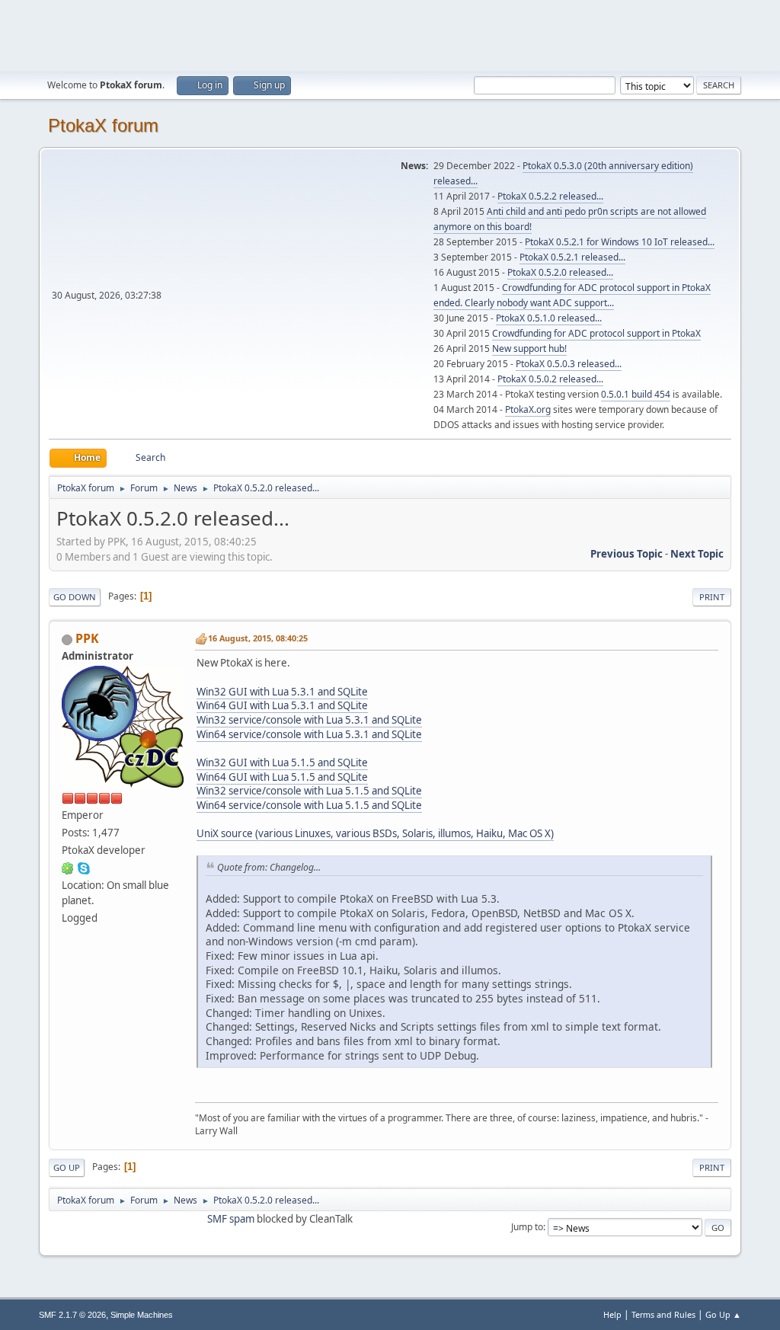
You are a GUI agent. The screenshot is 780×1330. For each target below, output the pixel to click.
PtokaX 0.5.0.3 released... (569, 363)
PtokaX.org (528, 409)
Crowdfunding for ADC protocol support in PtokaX (596, 333)
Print (711, 597)
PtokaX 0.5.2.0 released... (560, 272)
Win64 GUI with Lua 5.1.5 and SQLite (282, 777)
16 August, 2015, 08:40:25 (258, 638)
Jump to (527, 1226)
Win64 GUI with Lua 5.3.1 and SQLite (282, 705)
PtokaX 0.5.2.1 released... (572, 257)
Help (612, 1314)
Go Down (74, 597)
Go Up (66, 1167)
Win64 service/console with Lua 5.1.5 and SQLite (309, 805)
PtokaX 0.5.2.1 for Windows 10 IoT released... (619, 241)
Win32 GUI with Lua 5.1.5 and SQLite (282, 762)
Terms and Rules (663, 1314)
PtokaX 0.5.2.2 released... (550, 196)
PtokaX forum (103, 125)
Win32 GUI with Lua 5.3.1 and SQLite (282, 692)
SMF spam (230, 1219)
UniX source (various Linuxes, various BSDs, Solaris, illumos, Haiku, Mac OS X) (375, 833)
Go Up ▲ (723, 1314)
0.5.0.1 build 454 (635, 394)
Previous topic (626, 554)
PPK (87, 638)
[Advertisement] (390, 34)
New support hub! (529, 348)
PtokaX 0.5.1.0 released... (549, 318)
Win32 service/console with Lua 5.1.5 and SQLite (309, 791)
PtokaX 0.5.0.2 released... (550, 378)
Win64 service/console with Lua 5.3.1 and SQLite (309, 734)
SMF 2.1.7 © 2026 (72, 1314)
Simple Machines (141, 1314)
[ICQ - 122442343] (68, 867)
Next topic (697, 554)
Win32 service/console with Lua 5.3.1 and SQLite (309, 720)
